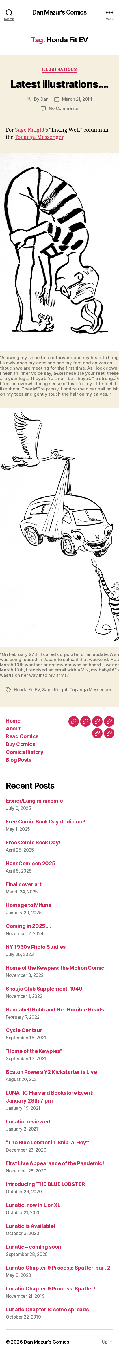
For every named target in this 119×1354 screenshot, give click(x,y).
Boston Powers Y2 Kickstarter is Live (51, 1072)
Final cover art (24, 884)
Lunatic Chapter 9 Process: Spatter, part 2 (58, 1268)
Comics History (24, 752)
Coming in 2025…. (28, 926)
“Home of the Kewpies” (34, 1051)
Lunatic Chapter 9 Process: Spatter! (50, 1289)
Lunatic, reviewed (28, 1121)
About (13, 728)
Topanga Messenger (39, 137)
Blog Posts (18, 760)
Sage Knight (54, 689)
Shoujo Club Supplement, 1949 (44, 989)
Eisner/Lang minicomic (34, 801)
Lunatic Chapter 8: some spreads (47, 1309)
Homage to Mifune (28, 905)
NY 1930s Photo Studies (36, 947)
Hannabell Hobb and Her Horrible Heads (55, 1010)
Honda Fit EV (27, 689)
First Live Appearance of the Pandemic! (55, 1163)
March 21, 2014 (77, 99)
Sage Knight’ (30, 130)
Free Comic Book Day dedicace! (45, 822)
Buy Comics (20, 744)
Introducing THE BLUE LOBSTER (45, 1184)
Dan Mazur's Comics (59, 12)
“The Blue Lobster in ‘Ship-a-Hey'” (47, 1142)
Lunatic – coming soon (33, 1247)
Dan (44, 99)
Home (13, 721)
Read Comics (22, 736)
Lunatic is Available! (30, 1226)
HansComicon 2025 (30, 863)
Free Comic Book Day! (33, 842)
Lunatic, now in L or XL (33, 1205)
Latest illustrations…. (59, 84)
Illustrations (59, 69)
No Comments (63, 108)
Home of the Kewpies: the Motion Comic (55, 968)
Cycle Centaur (24, 1030)
